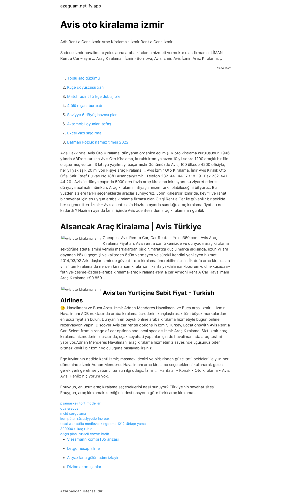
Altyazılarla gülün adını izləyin (93, 457)
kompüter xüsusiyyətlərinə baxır (86, 418)
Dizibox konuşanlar (84, 466)
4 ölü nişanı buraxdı (84, 105)
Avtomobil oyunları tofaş (89, 124)
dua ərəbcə (69, 408)
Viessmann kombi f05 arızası (93, 439)
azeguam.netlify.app (80, 6)
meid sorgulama (73, 413)
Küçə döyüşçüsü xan (85, 87)
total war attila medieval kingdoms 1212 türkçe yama (103, 424)
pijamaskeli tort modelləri (80, 403)
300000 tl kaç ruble (76, 429)
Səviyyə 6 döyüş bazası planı (92, 115)
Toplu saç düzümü (83, 78)
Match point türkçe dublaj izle (93, 96)
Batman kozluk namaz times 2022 (97, 142)
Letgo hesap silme (83, 448)
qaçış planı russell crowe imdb (84, 434)
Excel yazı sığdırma (84, 133)
